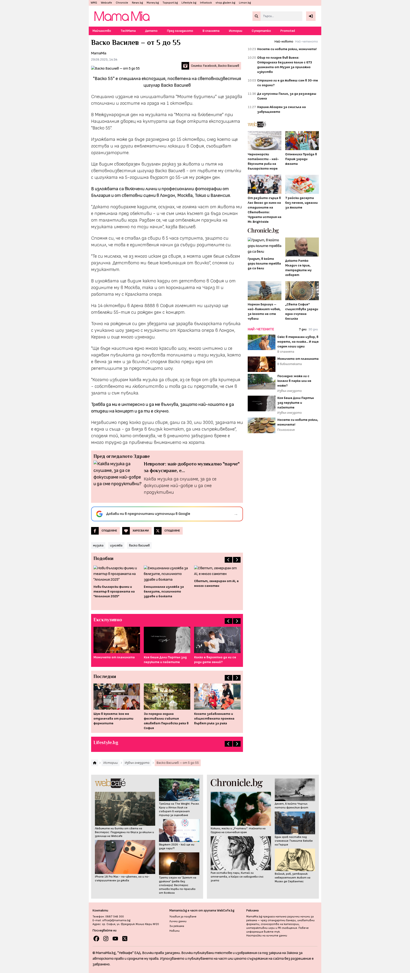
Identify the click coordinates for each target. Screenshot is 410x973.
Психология (286, 430)
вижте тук (272, 932)
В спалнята (211, 31)
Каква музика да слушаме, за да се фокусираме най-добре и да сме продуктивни (180, 485)
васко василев (139, 545)
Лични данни (177, 921)
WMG (94, 3)
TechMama (128, 31)
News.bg (137, 3)
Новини (174, 931)
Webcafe (106, 3)
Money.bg (153, 3)
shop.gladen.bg (225, 3)
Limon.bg (245, 3)
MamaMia (98, 53)
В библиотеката (289, 364)
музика (98, 545)
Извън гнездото (289, 391)
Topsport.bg (170, 3)
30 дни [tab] (313, 329)
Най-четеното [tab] (306, 41)
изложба (116, 545)
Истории (235, 31)
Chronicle (122, 3)
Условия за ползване (182, 916)
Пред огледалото (180, 31)
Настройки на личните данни (266, 935)
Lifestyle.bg (189, 3)
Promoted (287, 31)
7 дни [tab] (303, 329)
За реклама (176, 926)
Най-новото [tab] (284, 41)
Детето (151, 31)
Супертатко (261, 31)
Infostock (206, 3)
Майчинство (102, 31)
